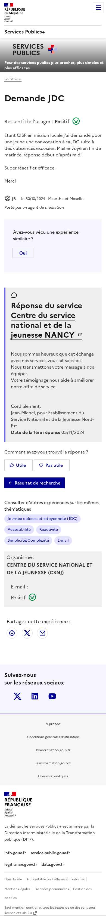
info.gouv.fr (15, 853)
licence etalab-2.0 (18, 913)
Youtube (52, 696)
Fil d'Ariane (12, 79)
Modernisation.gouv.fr (53, 750)
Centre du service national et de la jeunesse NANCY (44, 325)
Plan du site (13, 879)
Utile (21, 465)
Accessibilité (19, 529)
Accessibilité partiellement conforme (55, 879)
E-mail (63, 540)
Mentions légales (17, 889)
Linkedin (34, 696)
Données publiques (53, 776)
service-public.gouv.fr (50, 853)
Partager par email (42, 633)
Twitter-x (17, 696)
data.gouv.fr (53, 864)
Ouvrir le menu (98, 7)
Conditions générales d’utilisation (53, 737)
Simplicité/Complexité (28, 540)
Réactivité (48, 529)
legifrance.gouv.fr (20, 864)
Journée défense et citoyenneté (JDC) (42, 519)
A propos (53, 723)
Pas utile (54, 465)
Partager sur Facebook (12, 633)
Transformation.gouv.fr (53, 763)
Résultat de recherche (37, 483)
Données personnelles (52, 889)
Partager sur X (27, 633)
